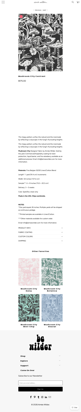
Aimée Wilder (43, 404)
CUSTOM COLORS (25, 236)
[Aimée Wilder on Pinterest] (34, 397)
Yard (21, 102)
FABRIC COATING (25, 232)
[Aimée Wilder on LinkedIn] (46, 397)
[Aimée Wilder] (40, 2)
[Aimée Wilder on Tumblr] (38, 397)
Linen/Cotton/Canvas (28, 112)
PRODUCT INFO (24, 228)
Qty (19, 118)
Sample (29, 102)
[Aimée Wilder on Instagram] (42, 397)
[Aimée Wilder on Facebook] (31, 397)
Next (45, 10)
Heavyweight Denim (46, 112)
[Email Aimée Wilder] (49, 397)
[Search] (73, 2)
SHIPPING (22, 241)
